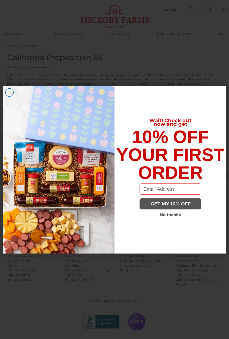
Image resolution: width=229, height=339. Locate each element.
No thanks (170, 214)
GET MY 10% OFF (171, 204)
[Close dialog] (9, 92)
